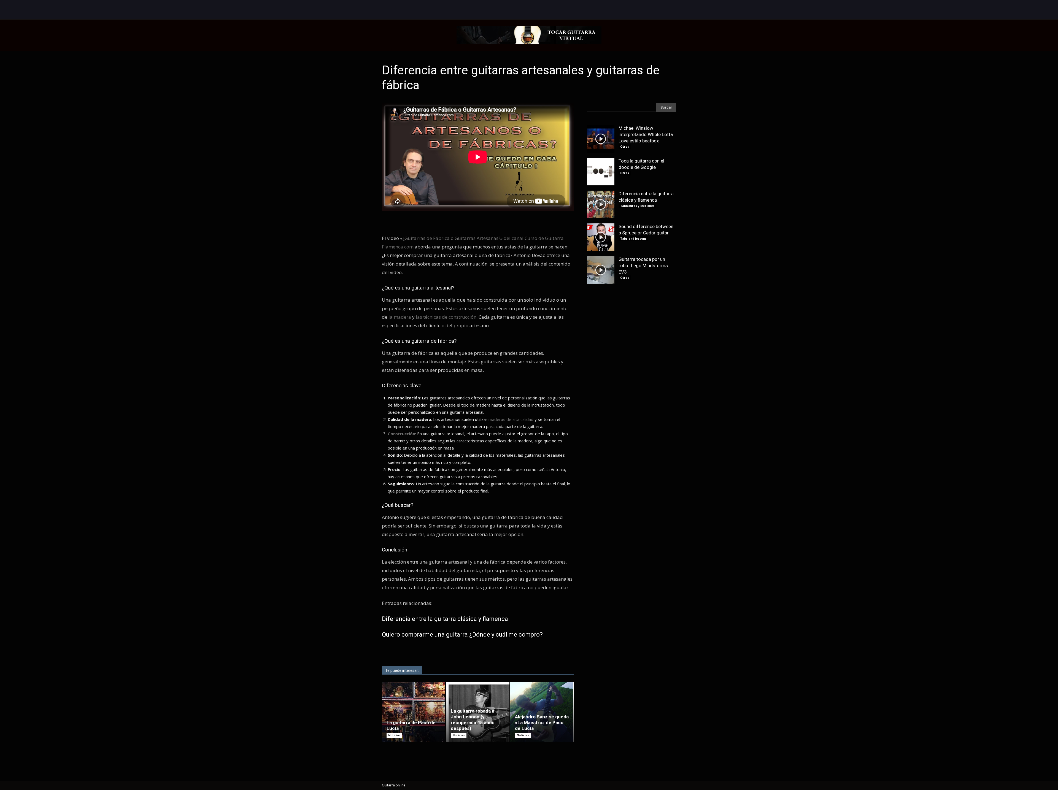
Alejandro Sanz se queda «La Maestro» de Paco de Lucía (542, 722)
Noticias (394, 735)
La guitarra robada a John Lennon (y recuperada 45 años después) (472, 719)
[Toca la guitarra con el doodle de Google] (600, 171)
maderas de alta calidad (511, 419)
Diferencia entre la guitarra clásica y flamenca (445, 618)
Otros (624, 146)
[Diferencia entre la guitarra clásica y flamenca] (600, 204)
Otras (624, 173)
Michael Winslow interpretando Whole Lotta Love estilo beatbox (646, 134)
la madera (399, 317)
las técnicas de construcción (446, 317)
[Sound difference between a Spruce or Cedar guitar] (600, 237)
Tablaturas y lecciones (637, 206)
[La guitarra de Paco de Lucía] (413, 712)
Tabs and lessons (633, 238)
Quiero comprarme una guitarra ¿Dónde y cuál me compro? (462, 634)
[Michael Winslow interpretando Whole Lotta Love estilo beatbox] (600, 139)
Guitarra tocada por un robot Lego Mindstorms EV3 (643, 265)
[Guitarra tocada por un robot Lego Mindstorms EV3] (600, 270)
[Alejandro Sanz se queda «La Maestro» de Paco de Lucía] (542, 712)
